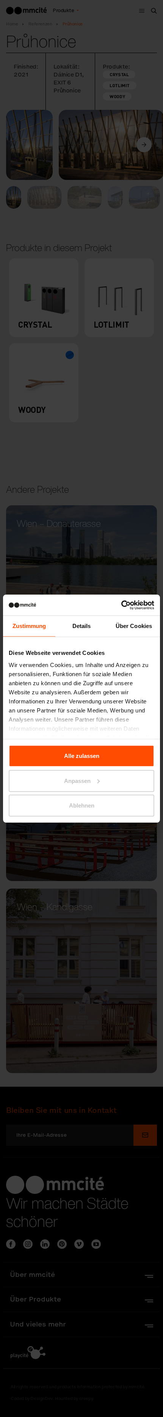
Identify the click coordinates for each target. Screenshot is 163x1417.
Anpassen (77, 780)
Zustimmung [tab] (29, 626)
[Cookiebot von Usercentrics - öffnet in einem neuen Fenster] (121, 605)
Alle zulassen (81, 756)
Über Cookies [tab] (134, 626)
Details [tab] (81, 626)
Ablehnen (81, 805)
